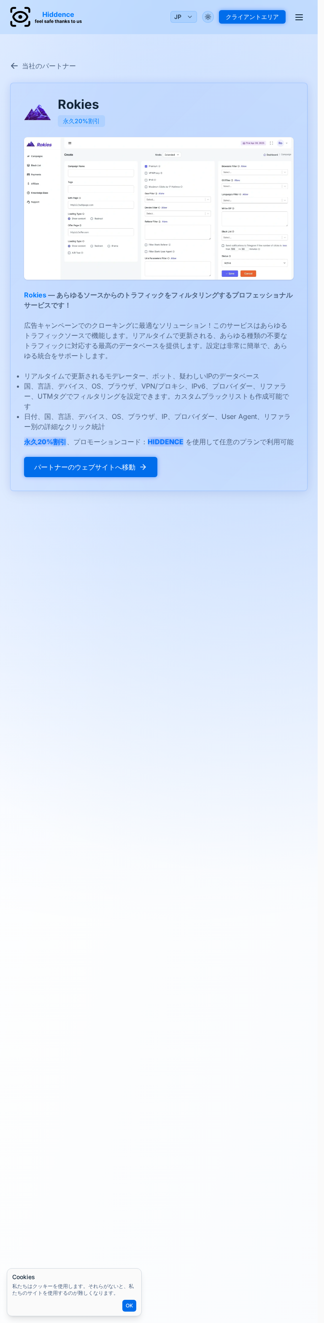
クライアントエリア (252, 16)
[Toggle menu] (299, 17)
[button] (159, 208)
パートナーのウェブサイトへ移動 (84, 467)
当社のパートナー (49, 66)
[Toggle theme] (208, 17)
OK (129, 1305)
